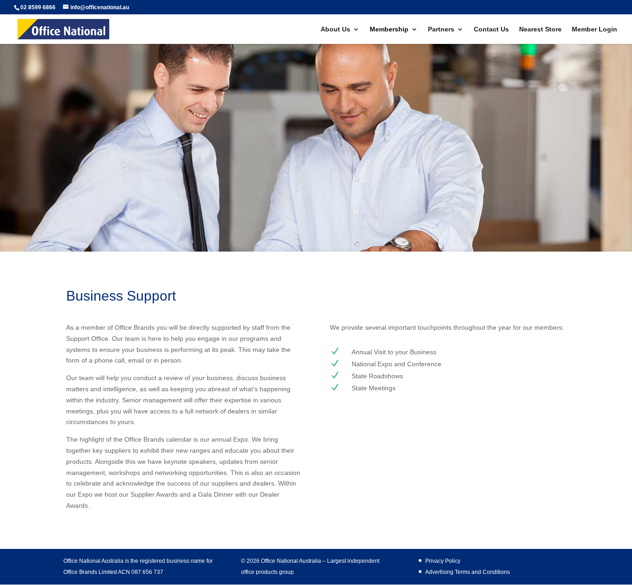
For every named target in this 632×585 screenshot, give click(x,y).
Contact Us (491, 29)
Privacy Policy (442, 561)
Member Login (594, 29)
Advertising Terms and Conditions (467, 572)
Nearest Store (540, 29)
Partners (441, 29)
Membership (389, 29)
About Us (335, 29)
